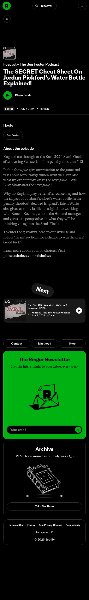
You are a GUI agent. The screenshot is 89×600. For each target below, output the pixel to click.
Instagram (42, 532)
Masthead (44, 343)
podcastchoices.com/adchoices (27, 255)
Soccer (9, 108)
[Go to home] (6, 6)
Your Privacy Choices (50, 525)
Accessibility (73, 524)
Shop (72, 343)
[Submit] (78, 430)
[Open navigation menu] (82, 6)
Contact (16, 343)
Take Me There (44, 506)
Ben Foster (13, 135)
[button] (44, 6)
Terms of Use (16, 524)
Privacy (31, 524)
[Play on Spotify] (7, 19)
